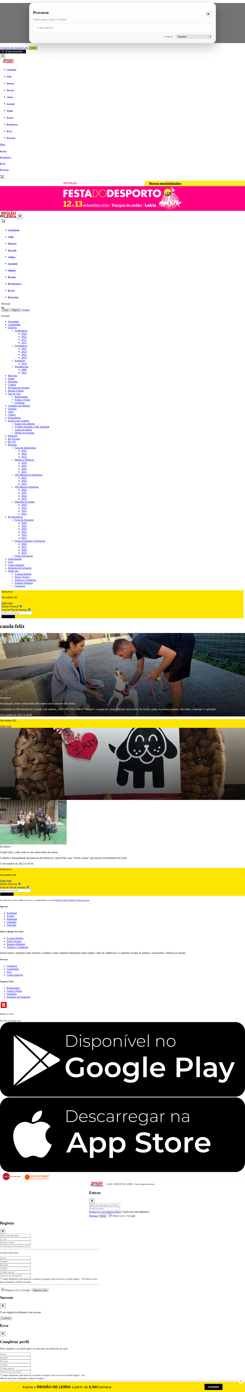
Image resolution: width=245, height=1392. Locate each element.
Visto (11, 411)
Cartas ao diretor (23, 429)
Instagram (12, 919)
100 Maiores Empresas (27, 486)
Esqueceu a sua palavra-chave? (105, 1211)
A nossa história (23, 574)
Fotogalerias (14, 417)
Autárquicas (21, 330)
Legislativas (21, 345)
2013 (24, 342)
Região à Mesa (16, 390)
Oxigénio (19, 402)
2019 (24, 357)
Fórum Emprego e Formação (30, 541)
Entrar (33, 48)
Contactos (20, 586)
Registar (16, 310)
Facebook (12, 913)
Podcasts (12, 435)
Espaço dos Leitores (18, 420)
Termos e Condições (25, 580)
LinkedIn (11, 922)
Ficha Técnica (22, 577)
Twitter (10, 916)
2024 (24, 351)
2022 (24, 354)
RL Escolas (14, 438)
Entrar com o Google (123, 1215)
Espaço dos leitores (25, 423)
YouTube (11, 925)
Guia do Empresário (25, 447)
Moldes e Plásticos (24, 459)
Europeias (20, 360)
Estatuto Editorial (24, 583)
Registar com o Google (17, 1290)
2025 (24, 333)
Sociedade (13, 321)
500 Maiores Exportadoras (28, 474)
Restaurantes (21, 396)
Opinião (12, 408)
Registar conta (40, 1290)
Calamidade (14, 324)
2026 (24, 369)
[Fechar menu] (19, 216)
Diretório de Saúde (24, 501)
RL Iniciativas (15, 516)
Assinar (18, 47)
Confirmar (6, 1318)
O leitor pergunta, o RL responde (32, 426)
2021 (24, 336)
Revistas (12, 444)
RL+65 (12, 441)
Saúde (11, 378)
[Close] (92, 1200)
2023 (24, 456)
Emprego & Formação (20, 568)
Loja (25, 47)
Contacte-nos (7, 47)
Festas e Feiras (22, 399)
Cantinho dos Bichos (19, 405)
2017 (24, 339)
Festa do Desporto (24, 519)
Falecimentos (15, 559)
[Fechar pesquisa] (208, 13)
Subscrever (8, 616)
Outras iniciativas (24, 556)
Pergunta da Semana (19, 387)
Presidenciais (21, 366)
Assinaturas (13, 969)
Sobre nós (13, 571)
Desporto (13, 381)
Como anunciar (16, 565)
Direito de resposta (24, 432)
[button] (122, 144)
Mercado (12, 375)
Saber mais (7, 603)
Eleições (12, 327)
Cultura (12, 384)
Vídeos (12, 414)
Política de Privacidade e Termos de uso (72, 900)
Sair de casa (14, 393)
